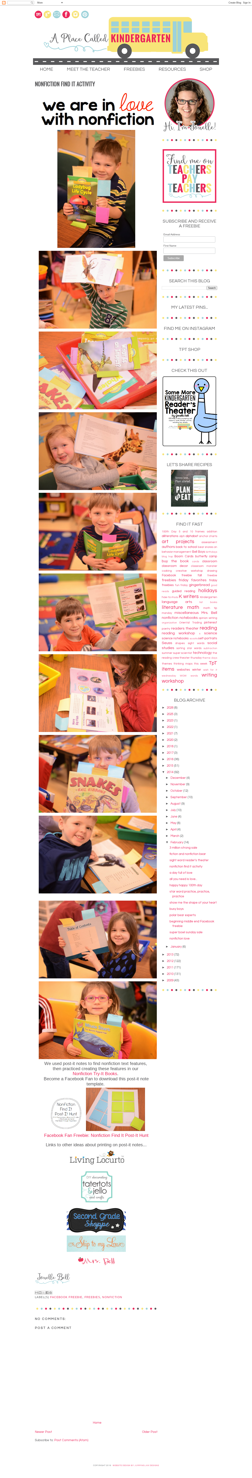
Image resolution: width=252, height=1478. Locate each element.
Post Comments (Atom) (71, 1440)
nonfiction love (180, 938)
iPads (174, 597)
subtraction (210, 648)
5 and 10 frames (191, 531)
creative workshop (189, 570)
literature (172, 607)
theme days (209, 658)
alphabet (192, 536)
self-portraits (207, 638)
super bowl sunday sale (186, 932)
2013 (170, 954)
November (178, 784)
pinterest (210, 622)
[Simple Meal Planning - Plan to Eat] (189, 505)
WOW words (189, 675)
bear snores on (207, 546)
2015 (170, 765)
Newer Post (43, 1432)
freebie (212, 575)
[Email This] (36, 1292)
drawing (212, 570)
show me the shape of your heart (193, 902)
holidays (207, 590)
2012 (170, 961)
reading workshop (178, 633)
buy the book (175, 561)
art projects (178, 541)
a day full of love (181, 872)
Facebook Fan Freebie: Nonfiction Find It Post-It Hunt (96, 1135)
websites (183, 669)
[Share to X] (43, 1292)
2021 (170, 733)
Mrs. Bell (209, 613)
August (175, 803)
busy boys (177, 909)
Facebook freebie (66, 1297)
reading (208, 628)
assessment (209, 542)
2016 (170, 759)
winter (196, 669)
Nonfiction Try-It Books (95, 1073)
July (173, 810)
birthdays (211, 552)
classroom (209, 561)
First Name (169, 245)
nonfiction (112, 1297)
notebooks (188, 618)
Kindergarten (208, 597)
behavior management (176, 551)
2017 (170, 752)
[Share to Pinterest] (50, 1292)
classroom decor (175, 566)
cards (195, 561)
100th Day (169, 531)
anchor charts (208, 536)
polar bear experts (183, 915)
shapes (180, 643)
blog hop (167, 556)
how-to (166, 597)
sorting (180, 648)
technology (202, 653)
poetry (166, 628)
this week (200, 663)
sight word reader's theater (189, 860)
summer (167, 652)
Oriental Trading (190, 622)
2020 (170, 740)
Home (97, 1422)
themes (167, 663)
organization (169, 622)
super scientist (182, 652)
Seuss (167, 643)
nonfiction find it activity (186, 866)
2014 (170, 772)
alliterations (170, 536)
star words (194, 648)
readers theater (185, 628)
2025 (170, 714)
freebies (92, 1297)
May (173, 823)
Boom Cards (183, 556)
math (193, 607)
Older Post (150, 1432)
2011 (170, 967)
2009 (170, 980)
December (178, 778)
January (176, 946)
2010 (170, 974)
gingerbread (199, 585)
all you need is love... (183, 879)
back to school (186, 547)
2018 (170, 746)
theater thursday (190, 657)
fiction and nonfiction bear (188, 854)
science (210, 633)
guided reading (183, 591)
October (176, 790)
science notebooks (175, 638)
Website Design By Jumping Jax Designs (136, 1465)
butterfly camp (206, 556)
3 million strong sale (183, 847)
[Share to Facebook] (47, 1292)
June (174, 816)
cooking (167, 570)
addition (212, 531)
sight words (196, 643)
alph (182, 536)
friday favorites (192, 580)
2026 (170, 707)
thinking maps (182, 663)
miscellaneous (187, 613)
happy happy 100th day (186, 885)
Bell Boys (198, 551)
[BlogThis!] (40, 1292)
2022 (170, 727)
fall (200, 575)
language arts (177, 602)
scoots (194, 638)
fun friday (181, 585)
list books (208, 602)
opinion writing (208, 617)
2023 (170, 720)
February (177, 842)
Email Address (171, 234)
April (173, 829)
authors (168, 547)
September (179, 797)
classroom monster (204, 565)
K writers (189, 596)
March (175, 836)
